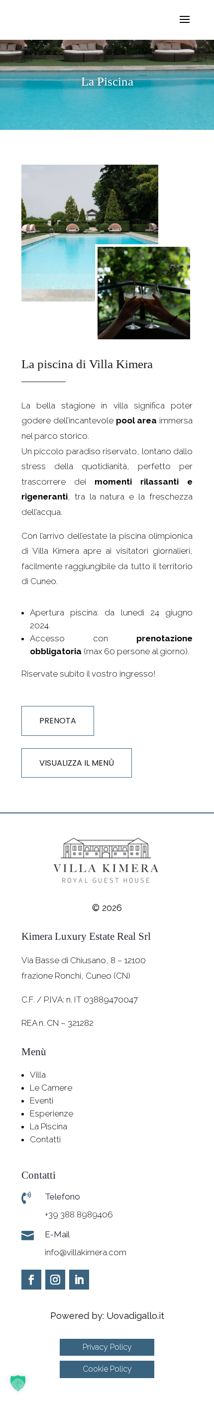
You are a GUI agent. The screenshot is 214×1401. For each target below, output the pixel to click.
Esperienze (51, 1113)
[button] (18, 1383)
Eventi (41, 1100)
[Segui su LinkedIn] (79, 1280)
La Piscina (48, 1126)
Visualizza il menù (76, 763)
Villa (38, 1075)
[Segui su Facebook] (31, 1280)
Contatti (45, 1139)
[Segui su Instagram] (55, 1280)
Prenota (57, 720)
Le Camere (51, 1088)
